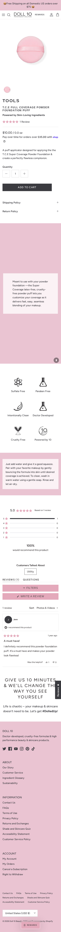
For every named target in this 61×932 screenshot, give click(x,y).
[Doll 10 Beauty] (23, 14)
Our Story (8, 767)
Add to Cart (27, 187)
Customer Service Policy (16, 839)
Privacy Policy (10, 818)
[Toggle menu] (3, 14)
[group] (7, 90)
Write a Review (38, 597)
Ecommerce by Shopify (42, 921)
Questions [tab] (31, 580)
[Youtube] (16, 749)
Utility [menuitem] (30, 571)
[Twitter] (4, 749)
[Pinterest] (27, 749)
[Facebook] (10, 749)
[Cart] (57, 14)
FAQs (6, 807)
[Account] (50, 14)
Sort (32, 607)
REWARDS (39, 14)
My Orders (8, 863)
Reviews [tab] (11, 580)
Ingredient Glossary (13, 777)
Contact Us (9, 802)
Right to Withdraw (13, 874)
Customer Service (13, 772)
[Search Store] (10, 14)
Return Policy (10, 211)
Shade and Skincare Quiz (17, 828)
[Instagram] (21, 749)
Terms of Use (10, 813)
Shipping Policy (11, 202)
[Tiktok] (33, 749)
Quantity (8, 166)
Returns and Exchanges (16, 823)
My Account (9, 858)
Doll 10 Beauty (16, 921)
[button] (30, 122)
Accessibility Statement (16, 833)
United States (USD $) (17, 913)
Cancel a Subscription (15, 869)
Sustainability (10, 783)
